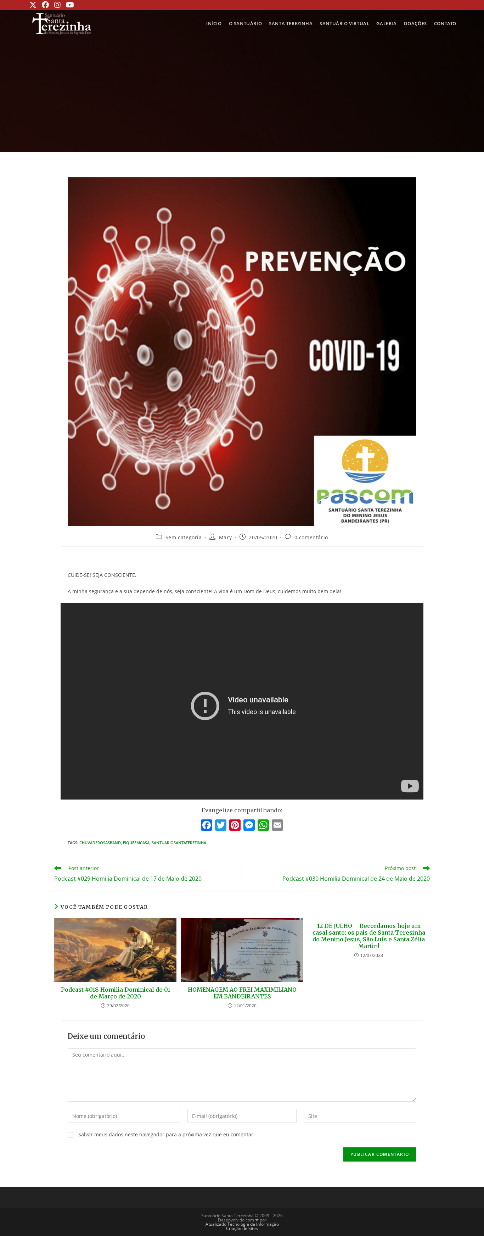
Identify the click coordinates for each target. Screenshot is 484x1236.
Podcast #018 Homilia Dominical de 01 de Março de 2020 (115, 993)
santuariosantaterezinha (179, 842)
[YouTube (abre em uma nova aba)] (69, 5)
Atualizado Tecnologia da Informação (242, 1224)
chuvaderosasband (100, 842)
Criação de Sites (242, 1228)
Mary (225, 537)
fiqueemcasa (136, 842)
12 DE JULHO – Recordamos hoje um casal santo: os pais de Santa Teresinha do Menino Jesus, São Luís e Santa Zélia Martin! (369, 936)
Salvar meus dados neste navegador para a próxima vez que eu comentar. (166, 1134)
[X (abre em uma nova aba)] (33, 5)
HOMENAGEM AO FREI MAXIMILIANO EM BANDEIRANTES (242, 993)
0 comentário (311, 537)
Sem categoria (183, 537)
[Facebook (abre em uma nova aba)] (44, 5)
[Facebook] (206, 825)
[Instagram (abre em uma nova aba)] (56, 5)
